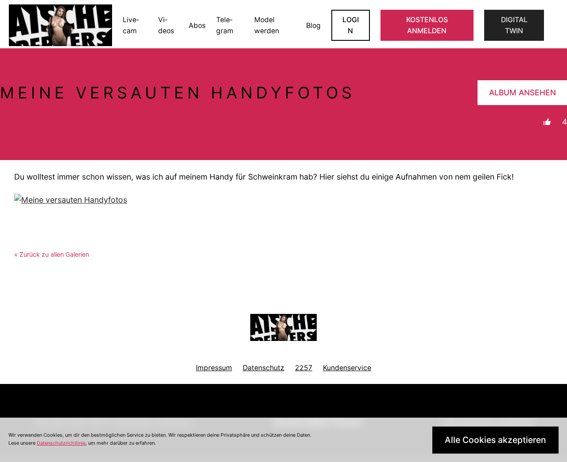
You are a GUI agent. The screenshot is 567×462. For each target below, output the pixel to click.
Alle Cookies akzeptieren (495, 440)
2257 (303, 368)
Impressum (214, 368)
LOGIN (350, 25)
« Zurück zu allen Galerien (51, 254)
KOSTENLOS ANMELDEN (427, 25)
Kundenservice (347, 368)
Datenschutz (263, 368)
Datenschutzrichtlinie (61, 443)
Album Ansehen (522, 92)
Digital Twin (514, 25)
